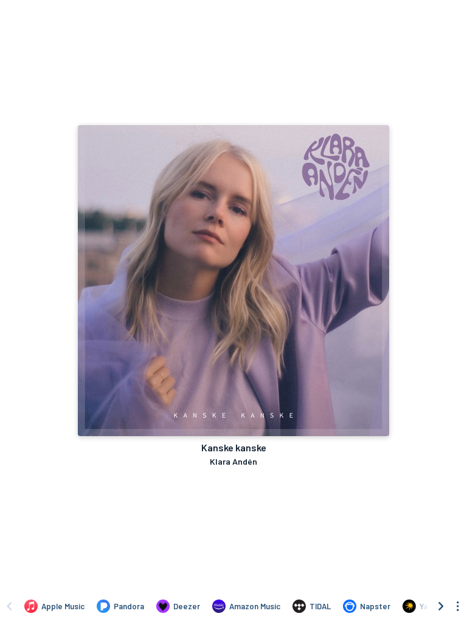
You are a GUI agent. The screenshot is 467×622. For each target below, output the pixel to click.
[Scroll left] (9, 606)
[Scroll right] (441, 606)
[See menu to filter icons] (458, 606)
